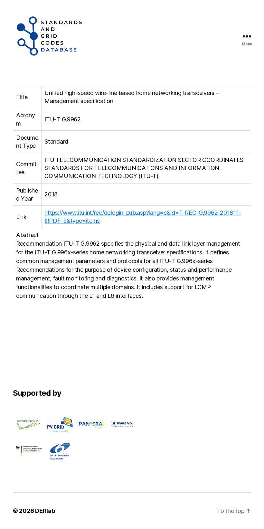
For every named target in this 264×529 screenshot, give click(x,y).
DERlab (45, 510)
